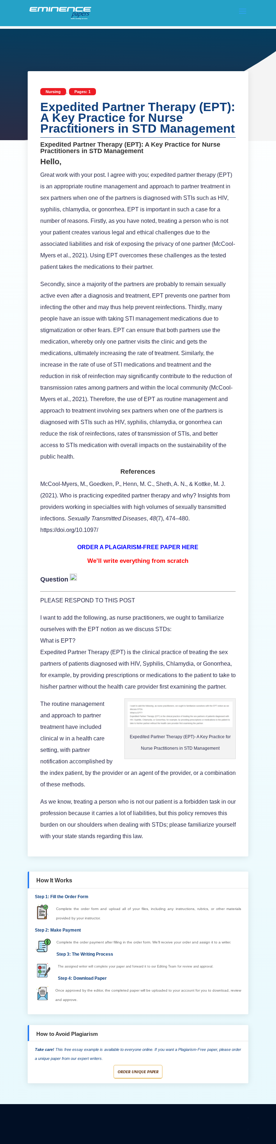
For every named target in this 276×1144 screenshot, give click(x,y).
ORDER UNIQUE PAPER (138, 1071)
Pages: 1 (82, 91)
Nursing (53, 91)
